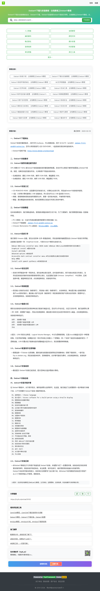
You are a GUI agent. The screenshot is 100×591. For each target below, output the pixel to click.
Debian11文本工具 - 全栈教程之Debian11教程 (70, 88)
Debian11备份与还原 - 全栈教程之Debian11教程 (29, 118)
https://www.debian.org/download (40, 151)
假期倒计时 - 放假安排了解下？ (21, 534)
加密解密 (72, 31)
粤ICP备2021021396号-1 (55, 588)
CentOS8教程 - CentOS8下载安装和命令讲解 (26, 513)
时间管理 (72, 47)
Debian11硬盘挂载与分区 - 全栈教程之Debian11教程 (29, 112)
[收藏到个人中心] (88, 493)
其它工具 (72, 52)
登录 (91, 3)
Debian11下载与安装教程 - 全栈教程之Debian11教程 (70, 76)
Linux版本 (53, 226)
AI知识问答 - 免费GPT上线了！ (21, 539)
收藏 (96, 3)
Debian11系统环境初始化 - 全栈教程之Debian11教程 (29, 82)
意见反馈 (61, 581)
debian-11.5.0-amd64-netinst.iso (40, 223)
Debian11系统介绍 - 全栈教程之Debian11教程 (30, 76)
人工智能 (28, 31)
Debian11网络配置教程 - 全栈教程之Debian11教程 (70, 94)
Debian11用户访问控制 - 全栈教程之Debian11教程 (29, 100)
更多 (49, 57)
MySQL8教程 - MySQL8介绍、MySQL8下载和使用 (28, 522)
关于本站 (38, 581)
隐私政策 (46, 581)
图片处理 (72, 41)
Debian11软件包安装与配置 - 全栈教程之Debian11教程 (30, 94)
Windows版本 (44, 226)
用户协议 (54, 581)
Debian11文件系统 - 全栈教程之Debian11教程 (30, 88)
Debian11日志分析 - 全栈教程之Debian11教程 (70, 106)
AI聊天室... (56, 564)
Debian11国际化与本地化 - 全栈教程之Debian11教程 (29, 106)
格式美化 (28, 41)
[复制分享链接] (77, 493)
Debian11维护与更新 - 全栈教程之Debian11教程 (70, 112)
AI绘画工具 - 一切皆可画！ (19, 543)
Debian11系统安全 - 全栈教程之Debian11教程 (70, 100)
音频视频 (28, 47)
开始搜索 (86, 20)
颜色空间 (72, 36)
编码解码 (28, 36)
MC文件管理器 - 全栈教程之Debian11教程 (70, 82)
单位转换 (28, 52)
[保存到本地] (82, 493)
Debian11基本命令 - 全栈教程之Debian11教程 (70, 118)
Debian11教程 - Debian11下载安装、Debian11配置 (27, 517)
